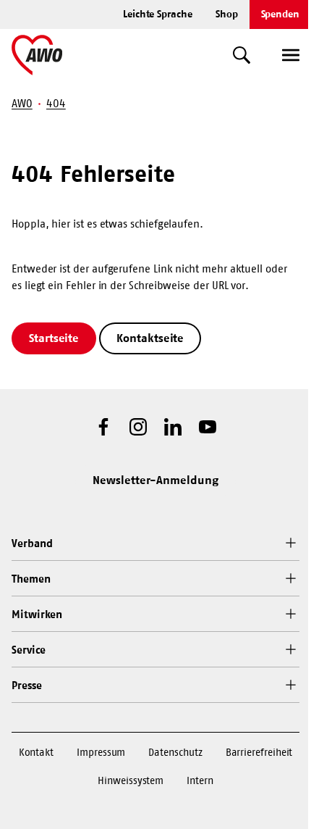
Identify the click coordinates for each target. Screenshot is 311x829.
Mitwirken (37, 614)
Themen (31, 578)
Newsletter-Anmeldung (155, 479)
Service (28, 649)
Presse (27, 685)
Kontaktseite (150, 337)
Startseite (54, 337)
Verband (32, 543)
